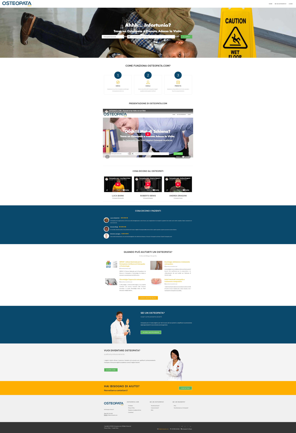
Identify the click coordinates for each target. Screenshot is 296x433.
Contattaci (185, 388)
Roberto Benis (148, 196)
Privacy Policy (131, 408)
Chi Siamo (130, 405)
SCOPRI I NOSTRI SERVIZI (151, 332)
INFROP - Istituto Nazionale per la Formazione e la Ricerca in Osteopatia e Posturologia (132, 264)
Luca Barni (118, 196)
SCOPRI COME (111, 370)
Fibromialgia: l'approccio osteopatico (132, 279)
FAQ (152, 410)
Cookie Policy (115, 428)
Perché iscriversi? (155, 405)
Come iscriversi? (155, 408)
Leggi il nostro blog (148, 298)
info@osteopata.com (164, 429)
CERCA (187, 36)
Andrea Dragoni (178, 196)
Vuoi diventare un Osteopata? (181, 408)
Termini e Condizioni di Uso (134, 410)
